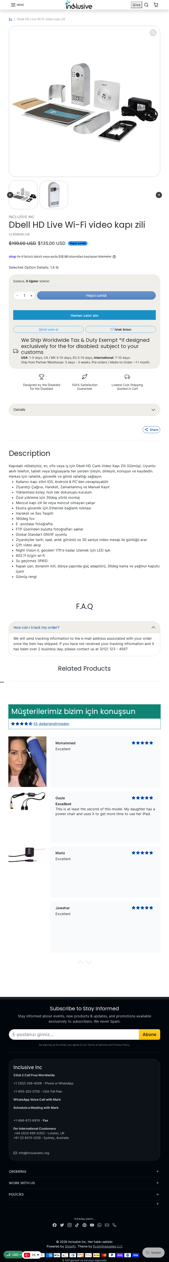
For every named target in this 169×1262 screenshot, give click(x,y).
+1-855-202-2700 (26, 1091)
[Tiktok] (77, 1224)
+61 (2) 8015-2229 (27, 1138)
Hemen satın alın (85, 315)
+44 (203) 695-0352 (29, 1133)
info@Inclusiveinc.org (34, 1153)
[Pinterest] (84, 1224)
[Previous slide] (22, 682)
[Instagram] (69, 1224)
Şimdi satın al (48, 329)
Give (136, 5)
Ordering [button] (17, 1171)
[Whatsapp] (99, 1224)
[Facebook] (54, 1224)
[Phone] (114, 1224)
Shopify (70, 1246)
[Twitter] (62, 1224)
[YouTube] (92, 1224)
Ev (10, 19)
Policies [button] (16, 1194)
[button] (17, 4)
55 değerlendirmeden (51, 723)
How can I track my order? (36, 627)
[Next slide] (159, 195)
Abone (149, 1034)
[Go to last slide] (10, 195)
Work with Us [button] (22, 1183)
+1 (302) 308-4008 (27, 1083)
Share (154, 430)
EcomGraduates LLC (108, 1246)
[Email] (107, 1224)
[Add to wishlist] (2, 682)
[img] (21, 723)
